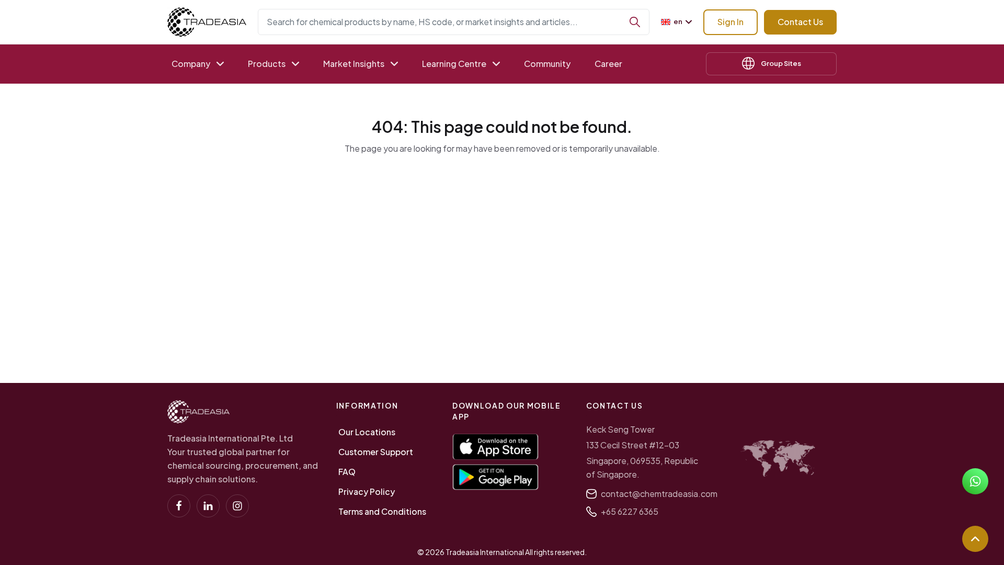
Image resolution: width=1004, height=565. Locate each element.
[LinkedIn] (208, 505)
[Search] (634, 22)
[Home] (198, 411)
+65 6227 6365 (629, 511)
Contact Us (800, 21)
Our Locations (366, 431)
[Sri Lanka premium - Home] (206, 22)
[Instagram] (237, 505)
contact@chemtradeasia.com (659, 493)
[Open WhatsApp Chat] (975, 481)
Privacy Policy (366, 491)
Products (267, 63)
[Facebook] (178, 505)
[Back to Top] (975, 539)
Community (547, 63)
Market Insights (353, 63)
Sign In (730, 21)
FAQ (347, 471)
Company (191, 63)
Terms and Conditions (382, 511)
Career (608, 63)
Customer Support (375, 451)
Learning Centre (454, 63)
